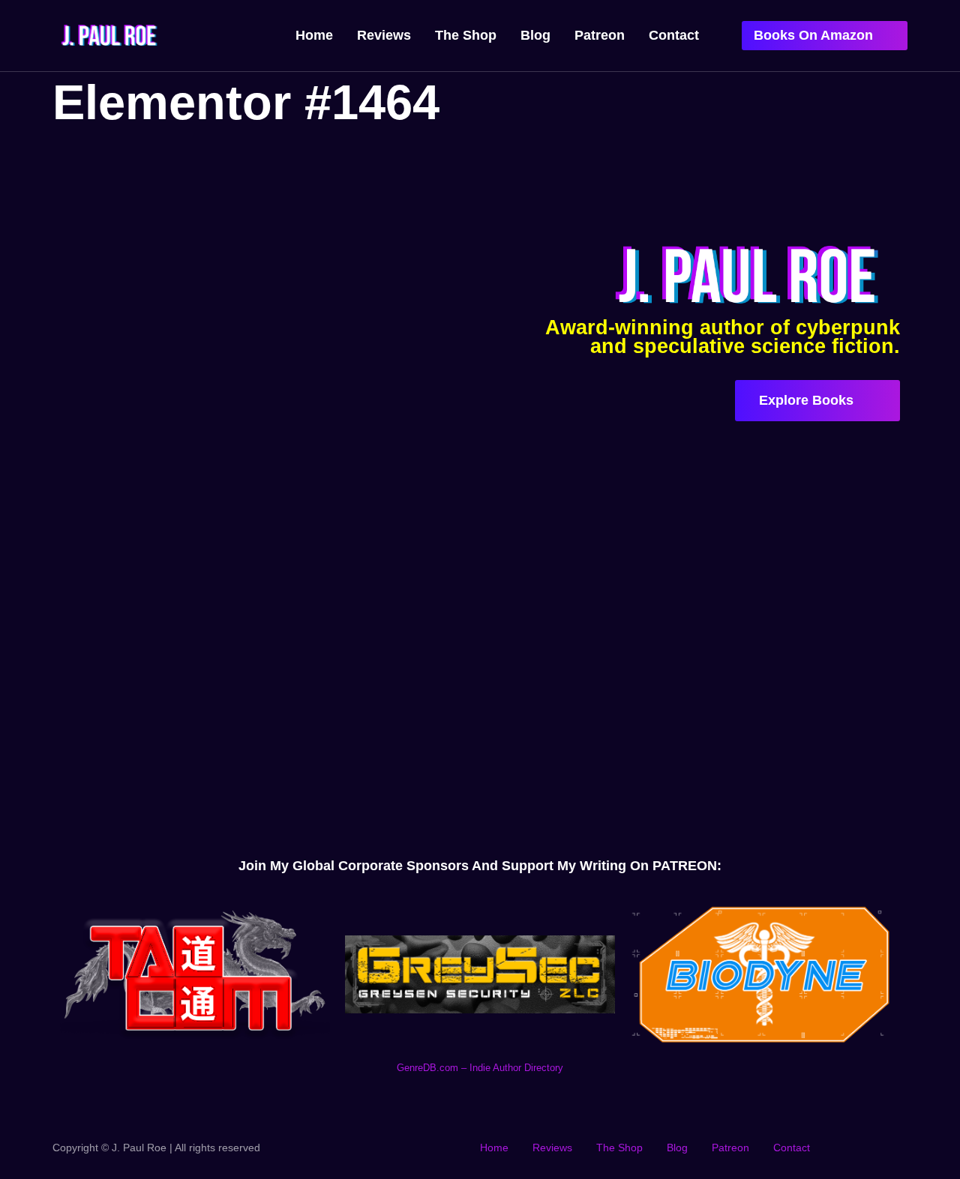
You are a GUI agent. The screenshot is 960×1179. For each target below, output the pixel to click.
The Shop (465, 35)
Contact (674, 35)
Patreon (599, 35)
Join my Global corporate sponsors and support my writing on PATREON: (480, 865)
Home (314, 35)
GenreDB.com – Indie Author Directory (480, 1067)
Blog (535, 35)
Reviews (384, 35)
